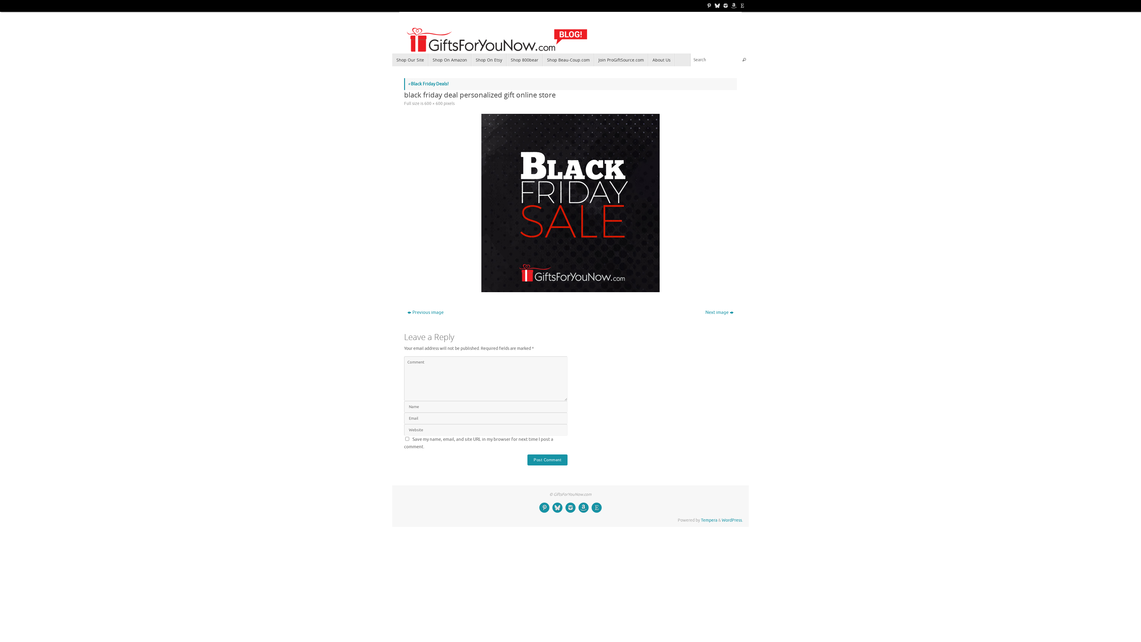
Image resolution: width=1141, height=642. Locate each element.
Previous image (428, 312)
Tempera (709, 520)
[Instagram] (725, 5)
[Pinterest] (708, 5)
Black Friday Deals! (428, 84)
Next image (717, 312)
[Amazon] (733, 5)
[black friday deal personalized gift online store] (570, 203)
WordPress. (732, 520)
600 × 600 (433, 103)
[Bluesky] (717, 5)
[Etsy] (741, 5)
